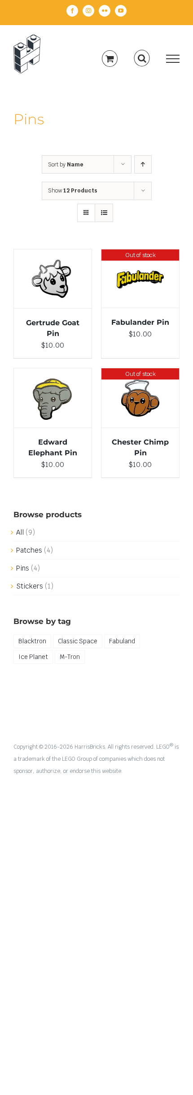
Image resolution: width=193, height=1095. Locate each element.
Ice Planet (33, 657)
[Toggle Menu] (173, 59)
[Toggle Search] (142, 58)
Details (53, 285)
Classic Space (77, 641)
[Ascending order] (143, 164)
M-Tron (70, 657)
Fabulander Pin (140, 322)
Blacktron (32, 641)
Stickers (29, 586)
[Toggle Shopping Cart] (110, 58)
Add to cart (46, 276)
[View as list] (104, 213)
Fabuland (122, 641)
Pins (22, 568)
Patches (29, 550)
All (20, 532)
